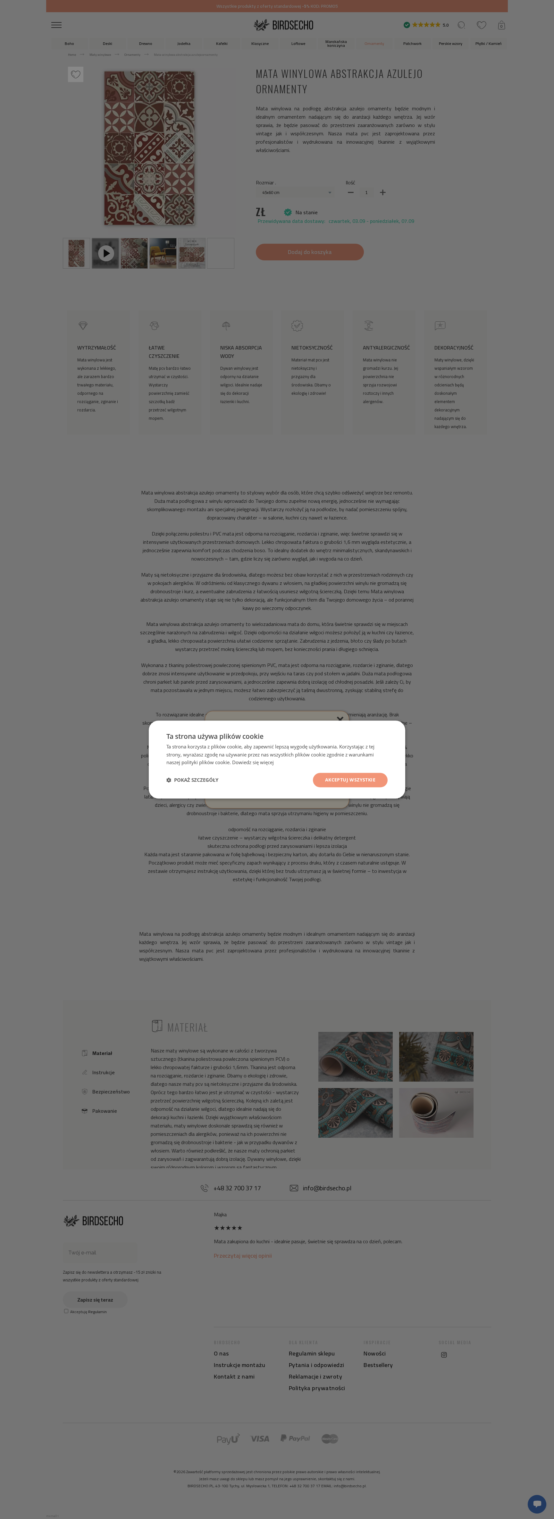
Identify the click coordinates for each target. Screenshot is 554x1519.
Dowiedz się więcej (253, 762)
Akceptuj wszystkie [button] (350, 780)
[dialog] (277, 759)
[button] (192, 780)
